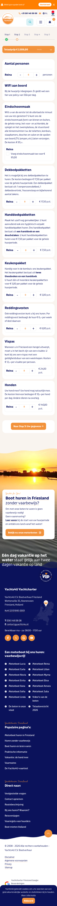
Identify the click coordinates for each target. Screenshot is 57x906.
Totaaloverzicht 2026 (40, 708)
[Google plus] (24, 638)
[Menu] (40, 22)
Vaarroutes (10, 762)
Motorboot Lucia (17, 663)
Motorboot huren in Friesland (19, 735)
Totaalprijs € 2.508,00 (23, 49)
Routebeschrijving (14, 804)
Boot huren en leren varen (18, 746)
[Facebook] (8, 638)
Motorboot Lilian (40, 669)
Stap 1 (7, 34)
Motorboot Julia (40, 691)
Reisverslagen (12, 815)
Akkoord (28, 900)
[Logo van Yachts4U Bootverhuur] (8, 19)
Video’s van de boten (39, 699)
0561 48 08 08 (14, 620)
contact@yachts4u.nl (17, 624)
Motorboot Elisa (40, 680)
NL (46, 13)
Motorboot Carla (17, 669)
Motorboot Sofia (17, 691)
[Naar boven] (48, 833)
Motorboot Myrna (41, 674)
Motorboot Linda (17, 697)
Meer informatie (28, 895)
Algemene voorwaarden (16, 860)
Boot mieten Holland (15, 826)
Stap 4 (37, 34)
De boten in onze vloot (17, 708)
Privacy (8, 864)
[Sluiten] (54, 5)
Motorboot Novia (17, 674)
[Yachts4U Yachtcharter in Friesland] (43, 613)
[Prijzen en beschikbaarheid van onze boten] (29, 22)
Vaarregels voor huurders (17, 821)
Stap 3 (27, 34)
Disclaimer (10, 857)
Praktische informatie (16, 751)
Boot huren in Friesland (27, 501)
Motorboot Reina (41, 663)
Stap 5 (47, 34)
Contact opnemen (14, 799)
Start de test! (45, 5)
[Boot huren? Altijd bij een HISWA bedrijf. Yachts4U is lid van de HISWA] (53, 13)
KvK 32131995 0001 (15, 610)
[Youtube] (31, 638)
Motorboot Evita (17, 680)
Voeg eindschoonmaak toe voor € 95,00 (28, 155)
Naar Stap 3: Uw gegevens (27, 426)
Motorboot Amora (41, 686)
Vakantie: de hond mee (16, 757)
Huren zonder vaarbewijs (17, 740)
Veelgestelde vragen (15, 793)
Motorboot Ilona (17, 686)
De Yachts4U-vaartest (16, 768)
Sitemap (9, 867)
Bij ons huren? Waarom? (17, 810)
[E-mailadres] (40, 13)
